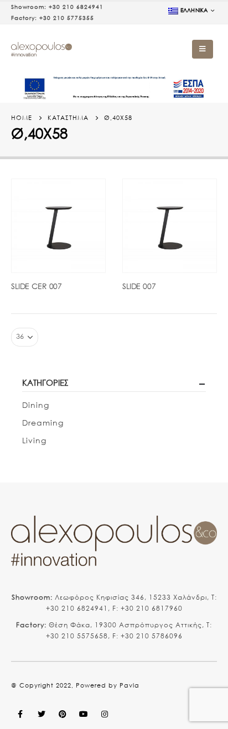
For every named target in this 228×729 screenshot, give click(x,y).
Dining (35, 405)
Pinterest (62, 714)
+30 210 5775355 (66, 18)
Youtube (83, 714)
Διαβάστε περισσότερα (87, 197)
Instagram (104, 714)
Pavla (129, 685)
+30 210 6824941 (76, 7)
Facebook (20, 714)
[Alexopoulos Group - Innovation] (41, 49)
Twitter (41, 714)
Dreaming (43, 422)
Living (34, 440)
